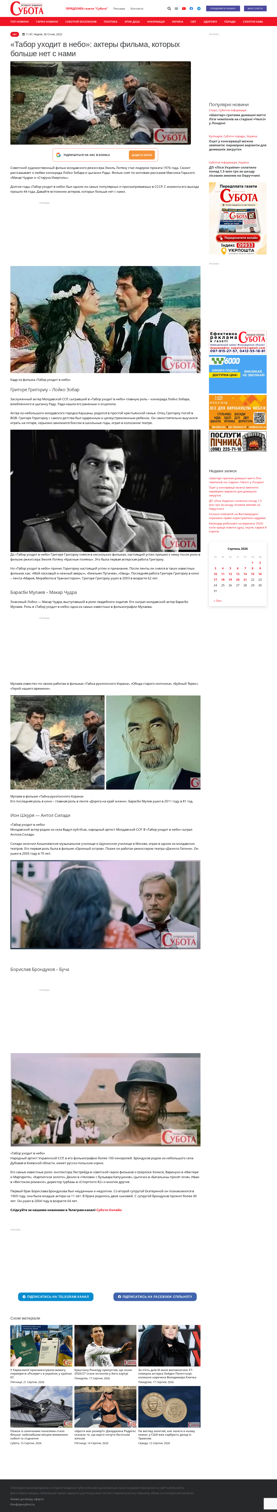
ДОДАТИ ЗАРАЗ (142, 155)
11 (223, 574)
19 (230, 579)
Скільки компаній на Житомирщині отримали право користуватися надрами (237, 516)
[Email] (176, 8)
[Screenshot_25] (105, 319)
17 (215, 579)
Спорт (213, 110)
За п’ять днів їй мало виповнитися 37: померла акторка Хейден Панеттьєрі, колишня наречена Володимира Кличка (167, 1373)
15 (252, 574)
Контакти (137, 8)
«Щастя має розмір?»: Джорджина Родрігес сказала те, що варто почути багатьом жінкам (105, 1434)
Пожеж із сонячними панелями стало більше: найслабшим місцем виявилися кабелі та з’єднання (39, 1434)
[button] (169, 8)
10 (215, 574)
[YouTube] (184, 8)
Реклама (119, 8)
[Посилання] (27, 8)
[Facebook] (191, 8)
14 (245, 574)
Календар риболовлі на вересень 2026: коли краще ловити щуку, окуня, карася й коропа (238, 527)
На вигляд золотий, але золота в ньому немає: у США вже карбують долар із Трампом (166, 1434)
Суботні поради (234, 136)
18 (223, 579)
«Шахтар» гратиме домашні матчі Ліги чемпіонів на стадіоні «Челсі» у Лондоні (237, 119)
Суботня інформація (232, 110)
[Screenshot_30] (105, 1099)
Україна (251, 136)
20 (238, 579)
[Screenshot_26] (105, 491)
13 (238, 574)
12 (230, 574)
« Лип (217, 601)
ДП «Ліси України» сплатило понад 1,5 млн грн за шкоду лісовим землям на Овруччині (234, 171)
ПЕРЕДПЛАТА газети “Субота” (87, 8)
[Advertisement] (105, 233)
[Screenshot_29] (105, 904)
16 (260, 574)
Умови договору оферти (27, 1499)
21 (245, 579)
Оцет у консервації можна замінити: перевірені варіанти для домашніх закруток (237, 145)
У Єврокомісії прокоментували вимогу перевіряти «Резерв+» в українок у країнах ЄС (41, 1373)
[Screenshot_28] (153, 742)
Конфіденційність (22, 1504)
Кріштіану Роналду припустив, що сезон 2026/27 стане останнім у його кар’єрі (103, 1372)
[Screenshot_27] (57, 742)
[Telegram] (198, 8)
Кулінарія (215, 136)
